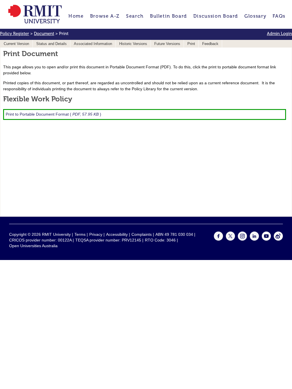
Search (135, 16)
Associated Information (93, 44)
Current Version (16, 44)
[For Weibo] (278, 239)
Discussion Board (215, 16)
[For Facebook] (218, 239)
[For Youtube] (266, 239)
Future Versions (167, 44)
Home (76, 16)
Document (44, 33)
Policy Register (14, 33)
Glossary (255, 16)
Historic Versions (133, 44)
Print (191, 44)
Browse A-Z (105, 16)
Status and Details (51, 44)
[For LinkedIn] (254, 239)
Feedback (210, 44)
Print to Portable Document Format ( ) (53, 114)
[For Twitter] (230, 239)
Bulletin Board (168, 16)
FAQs (279, 16)
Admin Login (279, 34)
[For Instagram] (242, 239)
